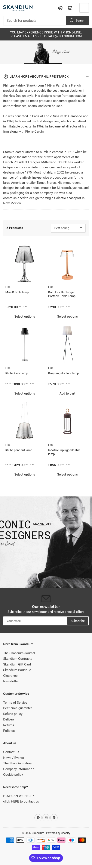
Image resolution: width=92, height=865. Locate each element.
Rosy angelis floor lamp (63, 373)
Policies (9, 731)
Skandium (38, 833)
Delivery (9, 719)
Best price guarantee (18, 708)
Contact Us (11, 752)
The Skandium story (17, 763)
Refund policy (12, 714)
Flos (7, 286)
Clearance (10, 676)
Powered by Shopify (58, 833)
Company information (18, 769)
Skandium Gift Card (17, 664)
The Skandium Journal (19, 653)
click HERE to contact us (21, 801)
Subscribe (78, 621)
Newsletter (11, 681)
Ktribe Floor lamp (16, 373)
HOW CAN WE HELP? (18, 796)
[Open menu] (84, 8)
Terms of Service (15, 702)
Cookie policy (13, 775)
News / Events (13, 758)
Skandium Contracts (17, 659)
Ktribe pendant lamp (18, 450)
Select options (24, 316)
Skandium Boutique (17, 670)
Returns (8, 725)
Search (80, 20)
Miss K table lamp (17, 292)
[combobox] (46, 20)
